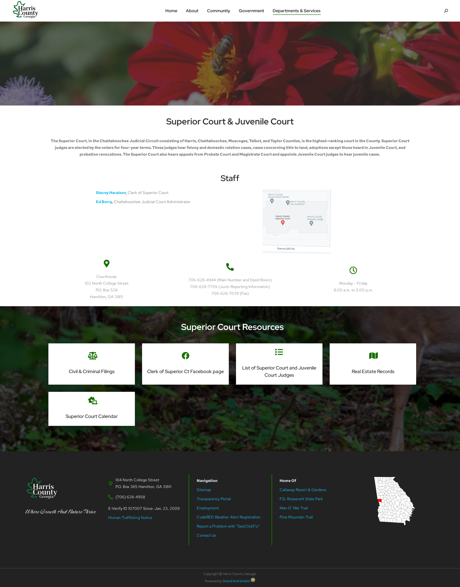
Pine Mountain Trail (296, 517)
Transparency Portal (214, 498)
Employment (208, 508)
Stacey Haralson (111, 192)
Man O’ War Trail (294, 508)
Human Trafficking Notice (130, 517)
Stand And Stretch (237, 581)
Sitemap (204, 489)
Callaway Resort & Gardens (303, 489)
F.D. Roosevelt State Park (301, 498)
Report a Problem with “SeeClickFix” (228, 526)
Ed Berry (104, 201)
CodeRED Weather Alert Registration (228, 517)
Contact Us (206, 535)
